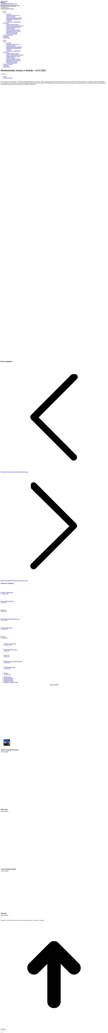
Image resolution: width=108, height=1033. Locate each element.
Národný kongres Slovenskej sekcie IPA (10, 619)
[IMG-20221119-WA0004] (28, 279)
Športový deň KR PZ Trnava (7, 601)
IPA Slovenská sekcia (9, 678)
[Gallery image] (41, 738)
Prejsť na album (4, 751)
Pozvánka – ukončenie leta (7, 592)
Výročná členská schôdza (6, 627)
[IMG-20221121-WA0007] (28, 318)
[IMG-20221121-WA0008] (28, 357)
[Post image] (5, 591)
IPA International (7, 677)
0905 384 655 (4, 5)
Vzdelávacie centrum (8, 681)
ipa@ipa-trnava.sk (11, 5)
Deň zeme (3, 636)
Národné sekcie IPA (8, 679)
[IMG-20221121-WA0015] (28, 201)
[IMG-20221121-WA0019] (28, 123)
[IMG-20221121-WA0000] (28, 240)
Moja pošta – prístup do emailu (11, 682)
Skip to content (4, 1)
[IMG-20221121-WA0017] (28, 162)
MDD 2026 (3, 610)
